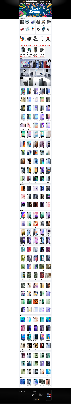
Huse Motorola (22, 245)
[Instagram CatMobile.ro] (50, 396)
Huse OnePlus (22, 351)
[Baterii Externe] (35, 10)
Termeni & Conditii (41, 394)
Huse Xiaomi (22, 139)
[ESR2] (35, 73)
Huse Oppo (21, 210)
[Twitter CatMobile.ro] (48, 396)
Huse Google (22, 377)
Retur (32, 395)
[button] (21, 10)
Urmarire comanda (34, 391)
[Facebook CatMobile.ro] (48, 394)
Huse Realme (22, 281)
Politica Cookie (40, 395)
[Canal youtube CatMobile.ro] (50, 394)
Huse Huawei (22, 315)
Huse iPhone (22, 184)
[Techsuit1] (35, 64)
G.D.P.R (40, 396)
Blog (39, 391)
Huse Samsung (22, 86)
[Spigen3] (35, 81)
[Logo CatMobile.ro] (23, 1)
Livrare (33, 394)
